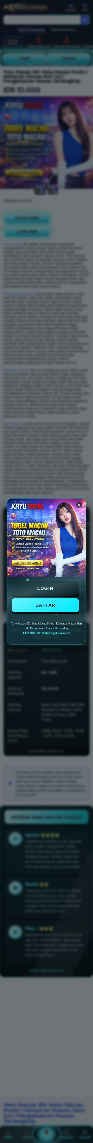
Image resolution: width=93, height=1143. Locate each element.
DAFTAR (45, 605)
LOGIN (45, 588)
